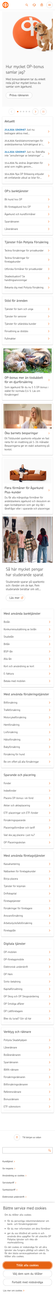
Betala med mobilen (14, 681)
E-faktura (9, 673)
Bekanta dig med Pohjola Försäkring (24, 287)
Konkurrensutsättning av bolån (20, 629)
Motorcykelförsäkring (15, 717)
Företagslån (10, 930)
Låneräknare (11, 228)
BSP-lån (8, 651)
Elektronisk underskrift (16, 966)
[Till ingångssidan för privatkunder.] (5, 5)
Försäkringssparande (15, 820)
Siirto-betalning (12, 981)
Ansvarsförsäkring (13, 915)
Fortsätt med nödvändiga (27, 1282)
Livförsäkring (11, 732)
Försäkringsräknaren (14, 1077)
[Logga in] (42, 5)
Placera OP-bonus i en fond (18, 798)
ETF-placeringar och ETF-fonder (21, 812)
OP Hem (8, 974)
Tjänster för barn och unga (19, 309)
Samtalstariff (8, 1189)
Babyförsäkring (12, 746)
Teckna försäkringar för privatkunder (24, 250)
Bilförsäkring (10, 702)
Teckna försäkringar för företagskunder (17, 259)
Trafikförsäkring (12, 710)
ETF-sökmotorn (12, 1106)
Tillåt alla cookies (27, 1265)
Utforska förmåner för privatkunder (23, 269)
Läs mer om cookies (12, 1290)
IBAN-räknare (11, 1069)
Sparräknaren (12, 221)
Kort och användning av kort (19, 666)
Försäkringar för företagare (18, 908)
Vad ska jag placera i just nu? (19, 835)
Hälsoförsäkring (12, 739)
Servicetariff (8, 1182)
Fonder (7, 783)
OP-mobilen (10, 952)
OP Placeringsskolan (14, 842)
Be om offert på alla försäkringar (21, 761)
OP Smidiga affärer (14, 1003)
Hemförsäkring (11, 724)
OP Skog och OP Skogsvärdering (21, 996)
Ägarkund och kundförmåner (20, 214)
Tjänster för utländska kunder (20, 323)
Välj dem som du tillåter (27, 1274)
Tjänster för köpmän (15, 886)
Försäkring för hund (14, 754)
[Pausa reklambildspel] (43, 112)
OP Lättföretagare (13, 1011)
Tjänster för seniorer (15, 316)
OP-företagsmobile (14, 959)
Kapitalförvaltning (13, 989)
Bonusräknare (11, 1099)
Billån (7, 644)
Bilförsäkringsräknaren (16, 1084)
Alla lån (8, 658)
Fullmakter (10, 338)
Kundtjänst (7, 1161)
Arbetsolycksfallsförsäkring (18, 923)
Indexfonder (10, 790)
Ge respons (7, 1168)
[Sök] (27, 5)
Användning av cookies (13, 1175)
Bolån (7, 621)
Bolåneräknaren (12, 1054)
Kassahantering (12, 863)
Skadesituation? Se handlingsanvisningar (16, 278)
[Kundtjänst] (34, 5)
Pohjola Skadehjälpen (15, 1040)
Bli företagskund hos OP (18, 206)
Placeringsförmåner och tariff (19, 827)
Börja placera (11, 878)
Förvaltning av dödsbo (16, 331)
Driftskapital (10, 893)
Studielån (9, 636)
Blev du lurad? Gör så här (17, 1018)
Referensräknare (12, 1091)
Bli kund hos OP (13, 199)
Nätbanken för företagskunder (20, 871)
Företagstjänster (12, 900)
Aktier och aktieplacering (17, 805)
